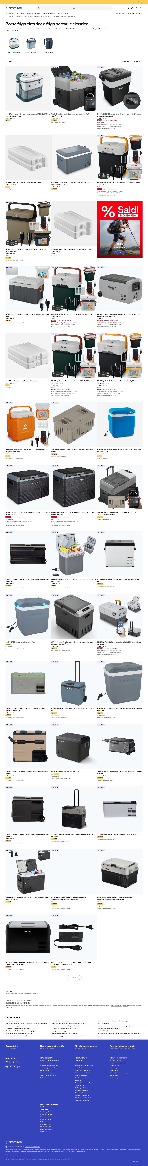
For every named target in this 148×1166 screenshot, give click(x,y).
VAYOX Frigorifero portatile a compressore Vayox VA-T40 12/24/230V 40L (71, 115)
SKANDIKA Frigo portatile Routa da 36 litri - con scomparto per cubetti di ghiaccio (27, 898)
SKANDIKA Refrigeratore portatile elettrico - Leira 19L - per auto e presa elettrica (74, 580)
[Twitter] (10, 1066)
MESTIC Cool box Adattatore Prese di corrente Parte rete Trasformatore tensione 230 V (71, 963)
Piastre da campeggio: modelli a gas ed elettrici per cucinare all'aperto (27, 1023)
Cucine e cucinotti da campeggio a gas (64, 1028)
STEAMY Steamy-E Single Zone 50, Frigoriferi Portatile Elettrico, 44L (119, 580)
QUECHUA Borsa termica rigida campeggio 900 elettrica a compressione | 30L (71, 183)
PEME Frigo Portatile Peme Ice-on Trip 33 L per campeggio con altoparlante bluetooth (27, 451)
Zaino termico (48, 52)
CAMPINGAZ (9, 1000)
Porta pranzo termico (12, 1021)
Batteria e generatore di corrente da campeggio (113, 1021)
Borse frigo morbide (14, 52)
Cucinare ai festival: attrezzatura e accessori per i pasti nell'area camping (121, 1026)
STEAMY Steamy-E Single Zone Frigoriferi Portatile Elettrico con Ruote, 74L (27, 580)
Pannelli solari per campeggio (61, 1021)
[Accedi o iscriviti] (136, 8)
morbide (125, 1005)
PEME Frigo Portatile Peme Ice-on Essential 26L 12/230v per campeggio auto (117, 382)
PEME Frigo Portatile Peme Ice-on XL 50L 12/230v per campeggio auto (27, 315)
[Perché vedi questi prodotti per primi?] (120, 61)
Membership (130, 13)
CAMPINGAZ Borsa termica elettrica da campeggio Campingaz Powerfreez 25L (119, 451)
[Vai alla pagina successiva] (80, 977)
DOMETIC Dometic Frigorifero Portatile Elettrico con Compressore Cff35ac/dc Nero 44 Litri (69, 898)
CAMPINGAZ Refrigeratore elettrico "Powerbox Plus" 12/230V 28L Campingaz (120, 709)
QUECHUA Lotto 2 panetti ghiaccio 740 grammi (21, 381)
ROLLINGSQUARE (26, 1000)
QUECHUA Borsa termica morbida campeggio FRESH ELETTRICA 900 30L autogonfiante (27, 115)
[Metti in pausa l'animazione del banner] (138, 2)
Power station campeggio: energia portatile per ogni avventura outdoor (120, 1033)
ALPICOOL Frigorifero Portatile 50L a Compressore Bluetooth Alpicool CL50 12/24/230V (72, 643)
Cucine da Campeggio (12, 1026)
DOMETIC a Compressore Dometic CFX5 (65, 771)
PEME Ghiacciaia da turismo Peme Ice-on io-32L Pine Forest (71, 314)
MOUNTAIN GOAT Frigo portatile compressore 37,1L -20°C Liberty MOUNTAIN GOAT (27, 513)
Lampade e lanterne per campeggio (16, 1036)
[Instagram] (18, 1066)
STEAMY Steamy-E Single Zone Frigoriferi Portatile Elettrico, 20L (119, 834)
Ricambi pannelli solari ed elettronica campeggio (20, 1031)
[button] (123, 124)
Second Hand (120, 13)
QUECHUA (17, 1000)
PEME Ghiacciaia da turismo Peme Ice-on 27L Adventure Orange (119, 182)
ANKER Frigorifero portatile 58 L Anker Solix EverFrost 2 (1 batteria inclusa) (120, 772)
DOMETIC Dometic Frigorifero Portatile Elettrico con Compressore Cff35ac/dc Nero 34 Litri (115, 898)
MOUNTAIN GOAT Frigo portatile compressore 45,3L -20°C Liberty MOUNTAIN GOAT (74, 513)
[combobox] (137, 61)
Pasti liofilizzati (103, 1031)
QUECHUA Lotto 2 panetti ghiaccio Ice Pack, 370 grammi (71, 249)
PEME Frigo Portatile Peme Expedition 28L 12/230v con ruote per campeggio (119, 643)
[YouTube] (14, 1066)
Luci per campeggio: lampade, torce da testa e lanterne (69, 1036)
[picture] (28, 88)
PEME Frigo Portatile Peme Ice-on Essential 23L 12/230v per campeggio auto (26, 250)
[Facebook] (6, 1066)
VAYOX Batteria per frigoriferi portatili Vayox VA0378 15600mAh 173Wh (73, 451)
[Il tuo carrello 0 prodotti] (140, 8)
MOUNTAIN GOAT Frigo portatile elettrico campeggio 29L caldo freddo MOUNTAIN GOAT (119, 115)
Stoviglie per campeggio (59, 1031)
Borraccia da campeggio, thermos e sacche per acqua (68, 1023)
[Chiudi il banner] (141, 2)
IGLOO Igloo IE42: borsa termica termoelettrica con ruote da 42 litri (73, 709)
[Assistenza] (132, 8)
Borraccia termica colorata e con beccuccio (18, 1033)
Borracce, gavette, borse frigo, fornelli (63, 1026)
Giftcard (138, 13)
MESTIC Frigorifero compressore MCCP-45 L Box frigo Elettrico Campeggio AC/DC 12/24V (27, 963)
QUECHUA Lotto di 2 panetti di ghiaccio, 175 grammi (23, 182)
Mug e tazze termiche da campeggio (109, 1028)
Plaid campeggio (103, 1023)
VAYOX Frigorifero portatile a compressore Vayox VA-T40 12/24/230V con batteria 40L (117, 513)
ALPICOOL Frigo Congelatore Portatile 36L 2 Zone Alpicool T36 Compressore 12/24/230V (119, 315)
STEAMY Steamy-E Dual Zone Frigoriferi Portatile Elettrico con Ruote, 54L (26, 772)
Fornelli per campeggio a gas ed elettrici (17, 1028)
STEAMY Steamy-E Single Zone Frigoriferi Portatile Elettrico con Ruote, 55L (27, 835)
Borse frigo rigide (31, 52)
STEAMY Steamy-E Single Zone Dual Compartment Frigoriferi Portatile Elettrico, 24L (26, 709)
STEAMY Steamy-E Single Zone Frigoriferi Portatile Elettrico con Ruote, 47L (73, 835)
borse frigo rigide (116, 1005)
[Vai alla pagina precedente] (68, 977)
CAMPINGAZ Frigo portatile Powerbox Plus (20, 642)
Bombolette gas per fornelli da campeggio (65, 1033)
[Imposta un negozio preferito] (128, 8)
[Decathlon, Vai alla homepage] (13, 8)
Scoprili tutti (119, 253)
